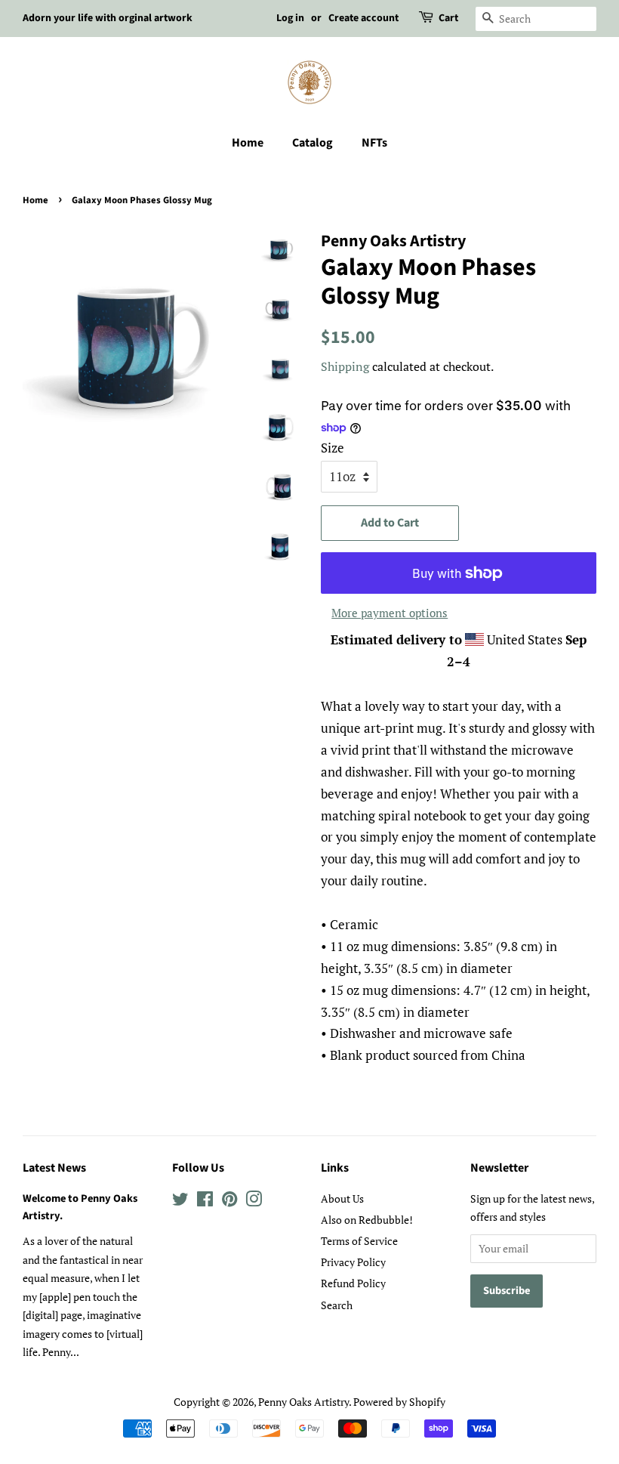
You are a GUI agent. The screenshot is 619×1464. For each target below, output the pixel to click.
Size (332, 447)
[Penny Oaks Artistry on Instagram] (253, 1201)
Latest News (54, 1168)
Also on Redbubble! (367, 1219)
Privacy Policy (353, 1262)
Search (337, 1305)
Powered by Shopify (399, 1402)
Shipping (345, 366)
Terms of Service (359, 1241)
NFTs (374, 142)
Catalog (312, 142)
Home (247, 142)
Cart (448, 18)
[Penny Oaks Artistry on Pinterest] (229, 1201)
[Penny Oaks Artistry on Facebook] (205, 1201)
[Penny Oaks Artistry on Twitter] (180, 1201)
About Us (342, 1198)
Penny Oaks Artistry (303, 1402)
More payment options (389, 612)
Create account (363, 18)
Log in (290, 18)
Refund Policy (353, 1283)
